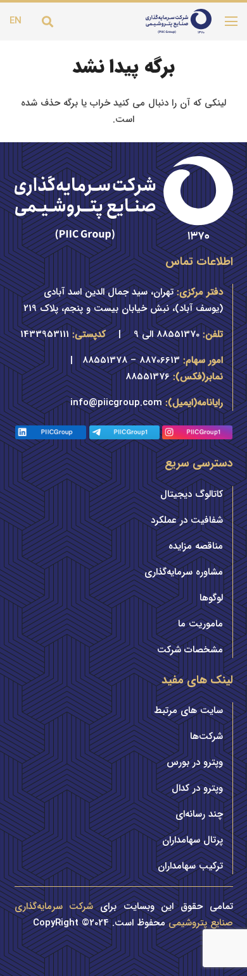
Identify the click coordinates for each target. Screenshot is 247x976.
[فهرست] (231, 21)
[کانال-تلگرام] (124, 433)
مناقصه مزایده (195, 546)
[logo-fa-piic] (179, 21)
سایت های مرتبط (188, 710)
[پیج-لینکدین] (50, 433)
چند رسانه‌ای (199, 814)
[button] (47, 21)
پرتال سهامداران (192, 840)
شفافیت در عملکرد (187, 520)
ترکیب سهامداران (190, 866)
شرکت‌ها (206, 736)
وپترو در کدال (197, 788)
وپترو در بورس (195, 762)
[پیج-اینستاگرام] (197, 433)
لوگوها (211, 598)
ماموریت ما (200, 623)
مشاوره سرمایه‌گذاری (183, 572)
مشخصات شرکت (190, 649)
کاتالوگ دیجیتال (191, 494)
